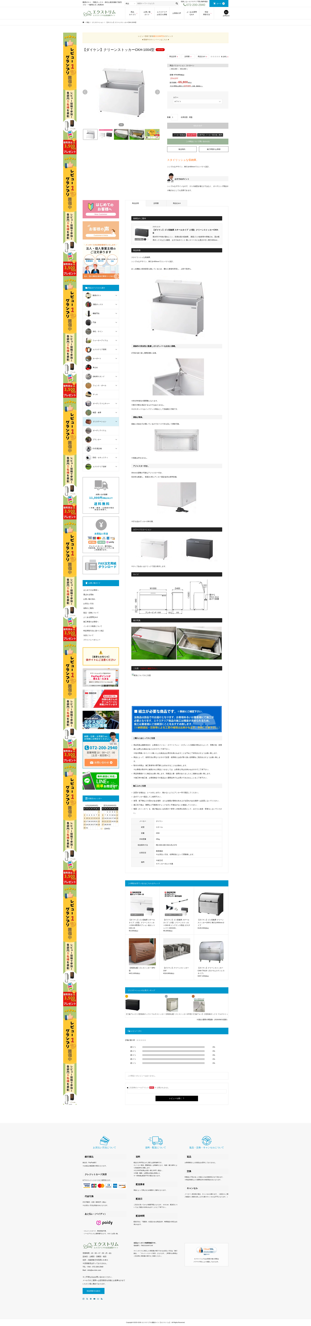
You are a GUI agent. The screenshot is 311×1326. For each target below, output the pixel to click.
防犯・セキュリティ (100, 457)
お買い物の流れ (89, 599)
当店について (88, 635)
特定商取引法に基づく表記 (93, 631)
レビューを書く (175, 1098)
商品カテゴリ (132, 13)
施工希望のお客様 (213, 149)
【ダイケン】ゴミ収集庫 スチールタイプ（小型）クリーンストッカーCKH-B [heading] (185, 231)
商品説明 (172, 56)
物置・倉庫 (97, 412)
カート (220, 4)
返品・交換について (91, 613)
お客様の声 (177, 13)
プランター (97, 439)
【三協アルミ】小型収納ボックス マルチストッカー (145, 1014)
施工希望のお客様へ (91, 622)
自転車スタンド (99, 376)
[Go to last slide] (85, 92)
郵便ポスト (97, 295)
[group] (121, 92)
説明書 (187, 56)
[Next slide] (157, 92)
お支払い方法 (88, 604)
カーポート (97, 358)
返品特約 (181, 149)
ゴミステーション (99, 421)
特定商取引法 (206, 13)
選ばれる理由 (88, 595)
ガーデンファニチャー (101, 403)
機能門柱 (96, 313)
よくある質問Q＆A (192, 13)
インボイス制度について (92, 626)
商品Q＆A (201, 56)
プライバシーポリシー (91, 640)
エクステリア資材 (99, 466)
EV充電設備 (97, 448)
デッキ (95, 394)
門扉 (94, 322)
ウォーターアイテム (100, 340)
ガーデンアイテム (99, 430)
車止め (95, 367)
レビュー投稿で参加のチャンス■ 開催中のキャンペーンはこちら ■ (155, 38)
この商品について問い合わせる (198, 141)
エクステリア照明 (99, 349)
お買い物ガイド (147, 13)
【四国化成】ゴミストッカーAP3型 (178, 1014)
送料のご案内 (88, 608)
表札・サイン (98, 331)
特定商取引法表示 (93, 1291)
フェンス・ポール (99, 385)
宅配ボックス (98, 304)
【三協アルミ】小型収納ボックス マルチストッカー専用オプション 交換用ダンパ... (223, 1014)
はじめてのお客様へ (91, 590)
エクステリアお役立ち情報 (162, 13)
